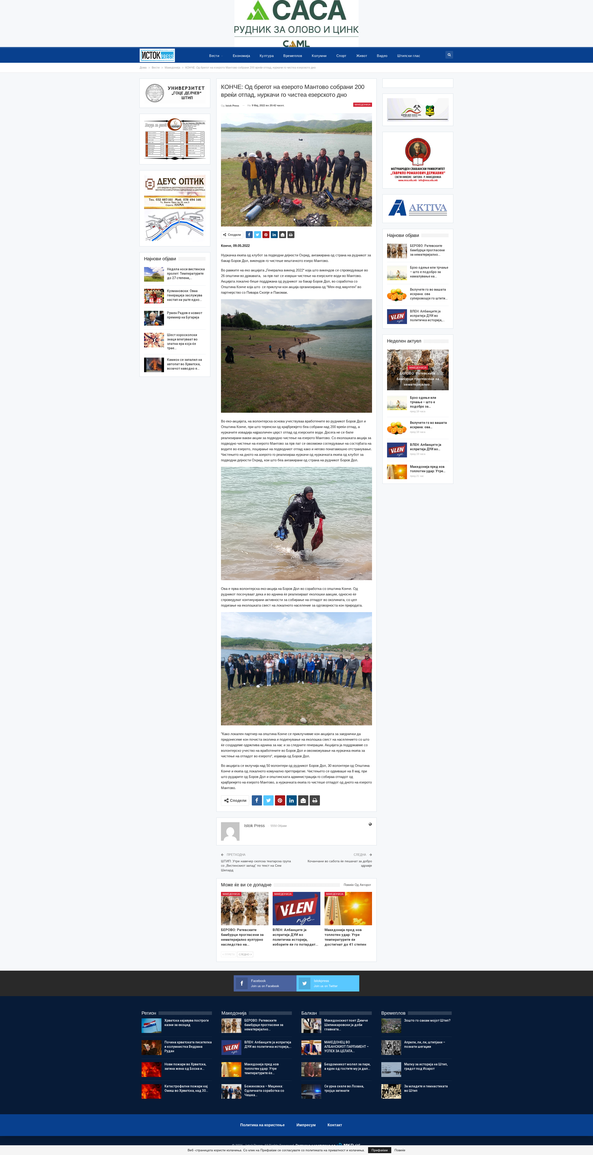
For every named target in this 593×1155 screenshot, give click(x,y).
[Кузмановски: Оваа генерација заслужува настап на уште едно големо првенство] (154, 296)
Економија (241, 56)
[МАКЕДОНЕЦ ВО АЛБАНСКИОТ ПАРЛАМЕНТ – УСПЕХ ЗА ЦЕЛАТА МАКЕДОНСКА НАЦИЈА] (311, 1047)
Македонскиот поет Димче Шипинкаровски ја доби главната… (346, 1025)
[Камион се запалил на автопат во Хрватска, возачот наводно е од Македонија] (154, 365)
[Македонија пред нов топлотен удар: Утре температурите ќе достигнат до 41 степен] (348, 908)
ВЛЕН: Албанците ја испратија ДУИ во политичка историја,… (427, 315)
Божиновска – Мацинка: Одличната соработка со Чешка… (264, 1090)
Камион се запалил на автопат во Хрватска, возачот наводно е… (184, 364)
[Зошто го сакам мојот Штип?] (391, 1025)
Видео (382, 56)
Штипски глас (408, 56)
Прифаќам (380, 1150)
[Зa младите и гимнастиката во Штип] (391, 1091)
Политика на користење (262, 1125)
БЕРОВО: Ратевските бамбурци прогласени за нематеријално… (427, 250)
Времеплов (292, 56)
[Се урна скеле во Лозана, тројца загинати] (311, 1091)
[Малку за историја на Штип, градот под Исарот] (391, 1069)
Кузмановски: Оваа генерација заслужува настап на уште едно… (184, 295)
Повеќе (399, 1150)
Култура (267, 56)
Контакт (335, 1125)
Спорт (341, 56)
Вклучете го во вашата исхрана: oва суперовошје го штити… (429, 294)
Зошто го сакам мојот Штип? (427, 1020)
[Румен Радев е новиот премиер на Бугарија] (154, 318)
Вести (214, 56)
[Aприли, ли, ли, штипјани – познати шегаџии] (391, 1047)
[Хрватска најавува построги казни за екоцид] (151, 1025)
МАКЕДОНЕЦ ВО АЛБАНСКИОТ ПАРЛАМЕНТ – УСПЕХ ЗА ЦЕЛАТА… (346, 1046)
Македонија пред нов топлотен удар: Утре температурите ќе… (261, 1068)
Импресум (306, 1125)
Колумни (319, 56)
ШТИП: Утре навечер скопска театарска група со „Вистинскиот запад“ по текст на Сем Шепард (256, 865)
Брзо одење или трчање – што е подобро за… (423, 402)
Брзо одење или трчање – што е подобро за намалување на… (429, 272)
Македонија (363, 104)
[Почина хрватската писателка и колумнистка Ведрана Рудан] (151, 1047)
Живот (361, 56)
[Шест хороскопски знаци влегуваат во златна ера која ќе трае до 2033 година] (154, 340)
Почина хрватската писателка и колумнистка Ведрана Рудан (188, 1046)
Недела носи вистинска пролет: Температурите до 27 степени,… (186, 273)
